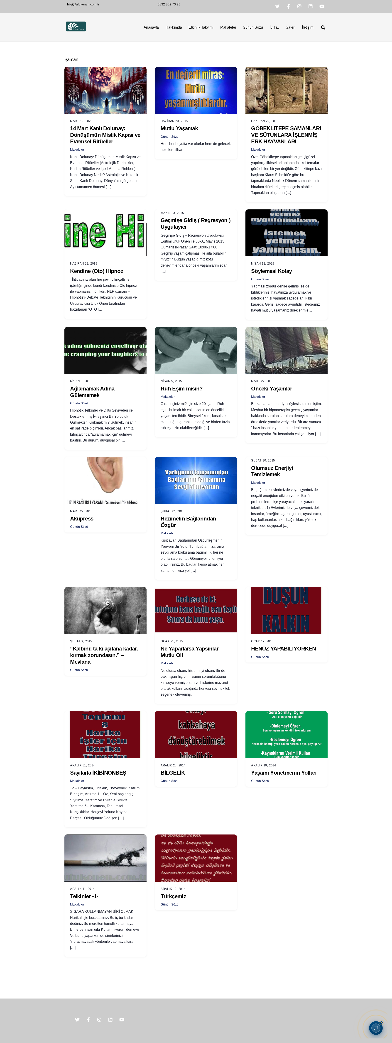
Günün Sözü (253, 27)
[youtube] (321, 6)
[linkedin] (310, 6)
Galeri (290, 27)
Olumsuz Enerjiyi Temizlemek (272, 471)
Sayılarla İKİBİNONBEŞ (98, 773)
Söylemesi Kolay (271, 271)
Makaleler (228, 27)
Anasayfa (151, 27)
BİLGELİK (173, 773)
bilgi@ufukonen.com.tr (83, 4)
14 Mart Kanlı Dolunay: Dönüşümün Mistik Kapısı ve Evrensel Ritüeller (105, 135)
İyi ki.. (274, 27)
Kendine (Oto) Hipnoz (96, 271)
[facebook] (288, 6)
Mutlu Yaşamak (179, 128)
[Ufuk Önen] (75, 30)
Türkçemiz (173, 896)
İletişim (307, 27)
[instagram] (299, 6)
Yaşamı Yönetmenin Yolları (283, 773)
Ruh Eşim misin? (182, 388)
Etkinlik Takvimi (201, 27)
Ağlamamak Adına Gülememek (92, 391)
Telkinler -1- (84, 896)
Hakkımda (174, 27)
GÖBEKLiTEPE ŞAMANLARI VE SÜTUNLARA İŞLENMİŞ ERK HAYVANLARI (286, 135)
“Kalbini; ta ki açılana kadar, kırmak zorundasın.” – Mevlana (104, 655)
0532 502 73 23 (169, 4)
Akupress (81, 518)
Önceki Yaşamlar (271, 388)
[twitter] (277, 6)
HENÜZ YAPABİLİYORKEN (283, 648)
